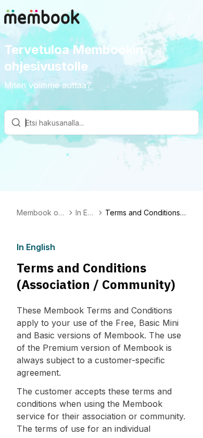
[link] (145, 213)
